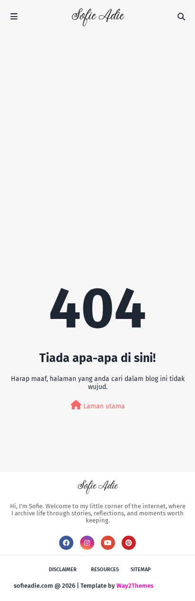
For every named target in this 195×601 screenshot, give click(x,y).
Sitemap (141, 569)
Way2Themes (134, 585)
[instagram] (87, 543)
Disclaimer (63, 569)
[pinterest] (129, 543)
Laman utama (103, 406)
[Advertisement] (97, 135)
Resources (105, 569)
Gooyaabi (168, 585)
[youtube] (108, 543)
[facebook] (66, 543)
